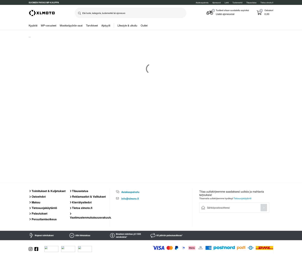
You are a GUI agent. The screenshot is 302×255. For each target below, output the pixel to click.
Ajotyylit (105, 25)
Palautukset (39, 213)
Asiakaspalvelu (202, 2)
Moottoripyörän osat (71, 25)
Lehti (227, 2)
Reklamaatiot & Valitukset (88, 197)
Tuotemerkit (237, 2)
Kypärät (33, 25)
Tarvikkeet (92, 25)
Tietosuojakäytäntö (44, 208)
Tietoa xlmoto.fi (266, 2)
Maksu (35, 202)
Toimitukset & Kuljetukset (48, 191)
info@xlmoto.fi (130, 198)
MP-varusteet (48, 25)
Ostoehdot (38, 197)
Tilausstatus (79, 191)
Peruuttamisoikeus (44, 219)
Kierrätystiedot (81, 202)
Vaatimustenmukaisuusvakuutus (91, 217)
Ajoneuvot (216, 2)
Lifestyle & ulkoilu (127, 25)
